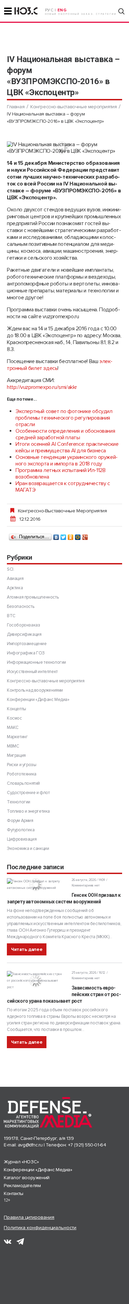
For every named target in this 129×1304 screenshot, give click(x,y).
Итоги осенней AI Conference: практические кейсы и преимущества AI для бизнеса (67, 447)
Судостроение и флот (28, 792)
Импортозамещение (27, 643)
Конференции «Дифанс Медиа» (38, 699)
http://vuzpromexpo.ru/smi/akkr (42, 387)
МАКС (12, 727)
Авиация (15, 578)
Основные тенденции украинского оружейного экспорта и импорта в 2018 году (66, 460)
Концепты (16, 709)
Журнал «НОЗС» (21, 1162)
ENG (62, 10)
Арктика (15, 588)
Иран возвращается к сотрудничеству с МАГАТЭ (62, 486)
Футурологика (20, 830)
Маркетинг (17, 737)
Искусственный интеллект (32, 671)
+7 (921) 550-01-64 (87, 1145)
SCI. (10, 569)
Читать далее (26, 949)
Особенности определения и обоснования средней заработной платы (65, 434)
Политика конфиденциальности (40, 1228)
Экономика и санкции (28, 848)
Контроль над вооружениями (35, 690)
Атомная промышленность (32, 597)
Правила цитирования (29, 1217)
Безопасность (20, 606)
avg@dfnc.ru (30, 1145)
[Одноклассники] (70, 535)
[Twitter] (63, 535)
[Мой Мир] (78, 535)
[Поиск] (121, 11)
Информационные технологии (36, 662)
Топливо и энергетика (28, 811)
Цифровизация (21, 839)
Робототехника (21, 774)
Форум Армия (20, 820)
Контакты (13, 1193)
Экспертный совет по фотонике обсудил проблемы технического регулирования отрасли (63, 418)
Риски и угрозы (21, 765)
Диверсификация (24, 634)
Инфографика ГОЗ (26, 653)
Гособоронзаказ (23, 625)
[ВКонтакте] (56, 535)
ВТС (11, 616)
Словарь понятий (23, 783)
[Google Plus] (85, 535)
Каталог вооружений (27, 1178)
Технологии (18, 802)
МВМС (13, 746)
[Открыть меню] (8, 11)
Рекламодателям (22, 1185)
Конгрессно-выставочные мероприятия (73, 107)
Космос (14, 718)
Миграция (16, 755)
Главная (15, 107)
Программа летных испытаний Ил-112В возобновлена (60, 473)
